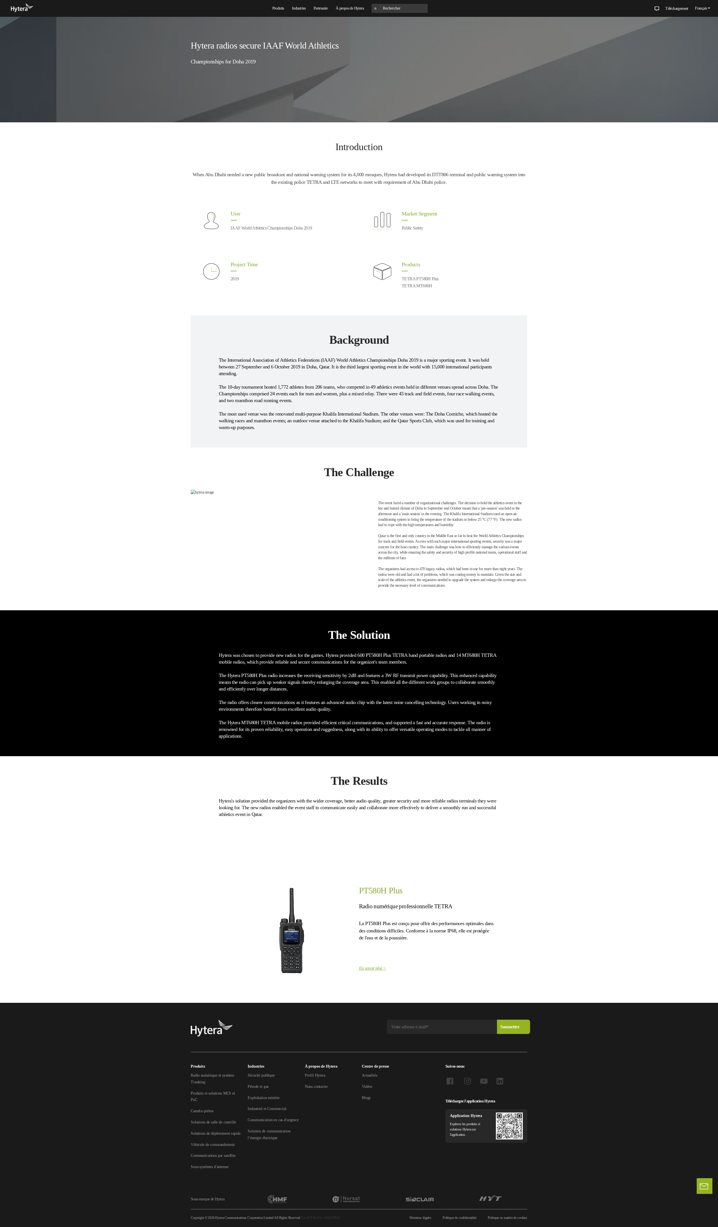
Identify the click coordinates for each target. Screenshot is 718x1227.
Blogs (366, 1098)
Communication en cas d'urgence (273, 1120)
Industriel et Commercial (267, 1109)
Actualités (369, 1075)
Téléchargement (676, 8)
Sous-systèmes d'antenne (210, 1167)
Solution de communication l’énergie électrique (269, 1134)
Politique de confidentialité (460, 1218)
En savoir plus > (372, 968)
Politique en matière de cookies (507, 1218)
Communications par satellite (213, 1155)
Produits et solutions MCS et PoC (213, 1096)
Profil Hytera (315, 1075)
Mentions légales (420, 1218)
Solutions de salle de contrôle (213, 1122)
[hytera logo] (22, 8)
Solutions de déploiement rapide (215, 1133)
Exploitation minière (264, 1098)
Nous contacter (316, 1086)
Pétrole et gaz (258, 1086)
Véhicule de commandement (212, 1145)
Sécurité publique (261, 1075)
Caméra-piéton (202, 1111)
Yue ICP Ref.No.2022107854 (320, 1218)
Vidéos (367, 1086)
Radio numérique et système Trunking (212, 1078)
